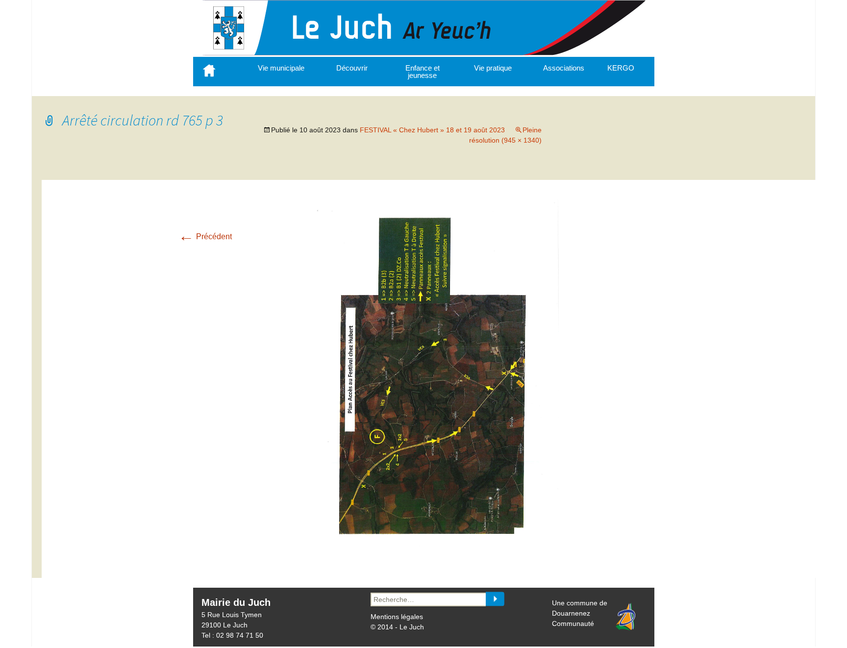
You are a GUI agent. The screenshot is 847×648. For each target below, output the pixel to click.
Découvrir (352, 68)
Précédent (205, 236)
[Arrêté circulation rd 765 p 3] (433, 552)
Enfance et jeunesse (422, 71)
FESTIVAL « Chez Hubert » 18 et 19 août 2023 (432, 130)
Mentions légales (397, 617)
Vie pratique (493, 68)
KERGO (620, 68)
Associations (563, 68)
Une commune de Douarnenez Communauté (579, 613)
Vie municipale (281, 68)
